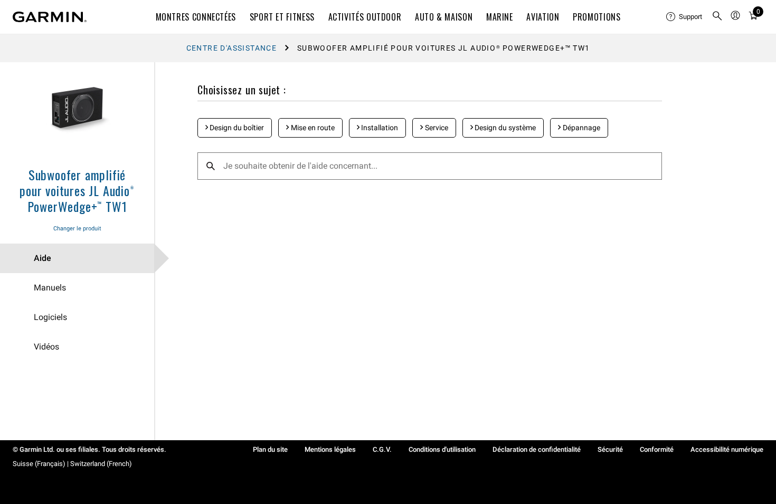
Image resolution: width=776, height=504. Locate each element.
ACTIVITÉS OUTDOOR (365, 17)
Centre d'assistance (231, 48)
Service (435, 127)
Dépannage (580, 127)
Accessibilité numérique (726, 449)
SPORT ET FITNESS (282, 17)
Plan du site (270, 449)
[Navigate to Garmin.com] (50, 17)
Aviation (542, 17)
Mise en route (312, 127)
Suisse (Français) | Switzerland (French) (72, 464)
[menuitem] (684, 17)
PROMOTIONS (596, 17)
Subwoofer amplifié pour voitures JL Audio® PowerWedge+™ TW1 (77, 190)
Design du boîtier (236, 127)
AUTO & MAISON (443, 17)
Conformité (657, 449)
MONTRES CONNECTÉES (196, 17)
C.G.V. (382, 449)
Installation (378, 127)
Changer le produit (77, 228)
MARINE (499, 17)
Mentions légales (330, 449)
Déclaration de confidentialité (537, 449)
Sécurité (610, 449)
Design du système (504, 127)
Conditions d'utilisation (442, 449)
